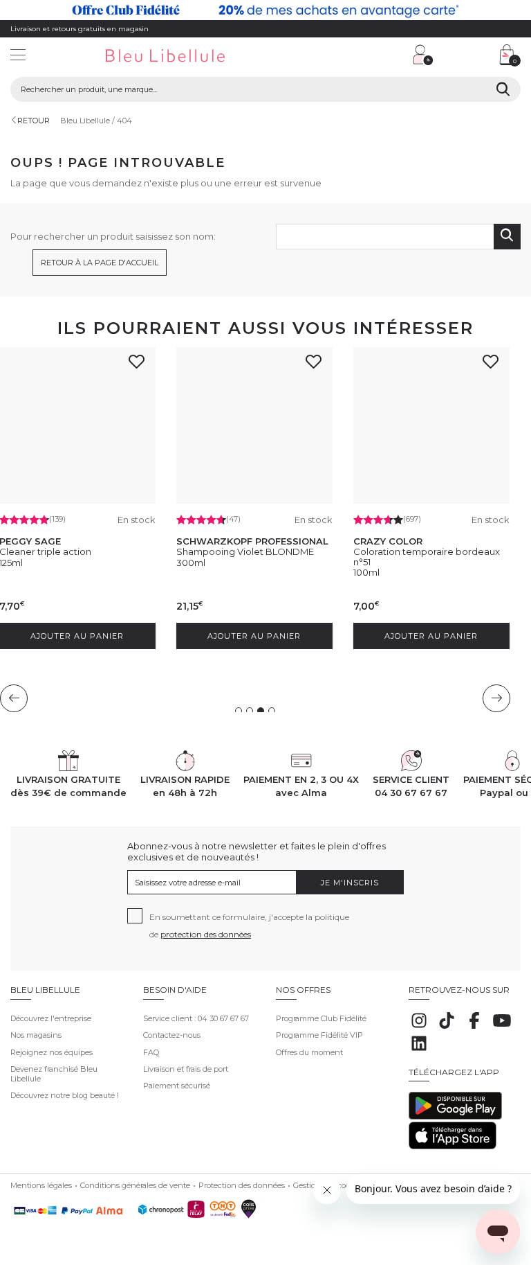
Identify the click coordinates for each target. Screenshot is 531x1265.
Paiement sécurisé (176, 1085)
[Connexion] (423, 54)
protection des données (205, 934)
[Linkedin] (419, 1051)
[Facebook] (474, 1028)
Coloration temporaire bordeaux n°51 (426, 556)
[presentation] (14, 698)
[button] (339, 56)
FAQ (151, 1052)
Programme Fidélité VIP (319, 1035)
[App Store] (452, 1146)
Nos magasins (36, 1035)
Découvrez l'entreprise (50, 1018)
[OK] (507, 236)
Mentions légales (41, 1185)
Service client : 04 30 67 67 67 (196, 1018)
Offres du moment (309, 1052)
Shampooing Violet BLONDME (245, 551)
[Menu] (18, 56)
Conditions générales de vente (135, 1185)
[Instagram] (419, 1028)
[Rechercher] (503, 89)
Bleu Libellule (85, 120)
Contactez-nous (172, 1035)
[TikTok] (446, 1028)
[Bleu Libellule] (180, 56)
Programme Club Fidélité (321, 1018)
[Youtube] (502, 1028)
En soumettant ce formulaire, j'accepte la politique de (249, 925)
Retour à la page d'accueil (99, 262)
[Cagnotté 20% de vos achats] (265, 10)
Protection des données (241, 1185)
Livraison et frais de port (185, 1069)
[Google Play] (455, 1117)
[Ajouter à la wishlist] (140, 366)
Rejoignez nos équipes (51, 1052)
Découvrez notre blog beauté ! (64, 1095)
